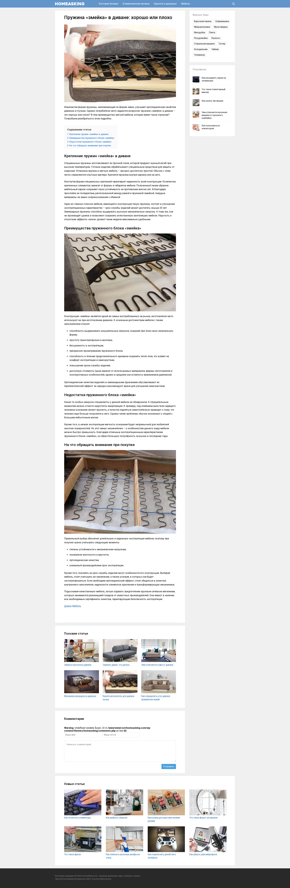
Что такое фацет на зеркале (203, 817)
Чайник (215, 49)
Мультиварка (220, 27)
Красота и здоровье (165, 3)
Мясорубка (199, 32)
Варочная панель (203, 21)
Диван (68, 606)
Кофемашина (222, 21)
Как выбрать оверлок (116, 817)
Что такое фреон (72, 854)
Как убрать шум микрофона (203, 854)
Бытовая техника (108, 3)
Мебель (185, 3)
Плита (212, 32)
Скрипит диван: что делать (116, 665)
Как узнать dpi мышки (212, 101)
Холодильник (201, 49)
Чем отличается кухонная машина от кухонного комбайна (214, 115)
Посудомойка (201, 38)
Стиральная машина (204, 43)
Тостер (222, 43)
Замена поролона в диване (77, 665)
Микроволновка (202, 27)
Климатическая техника (136, 3)
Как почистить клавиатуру (77, 817)
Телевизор (199, 55)
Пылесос (215, 38)
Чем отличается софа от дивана (157, 665)
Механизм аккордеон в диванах (80, 696)
